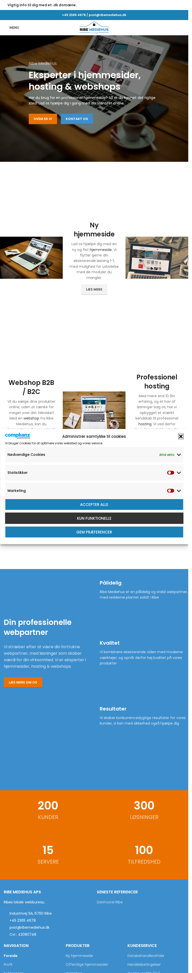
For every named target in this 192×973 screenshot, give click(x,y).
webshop (31, 418)
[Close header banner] (182, 5)
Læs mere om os (23, 682)
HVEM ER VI (43, 118)
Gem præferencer (94, 531)
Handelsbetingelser (144, 964)
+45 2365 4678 (74, 15)
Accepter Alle (94, 504)
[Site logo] (94, 27)
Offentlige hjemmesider (87, 964)
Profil (8, 964)
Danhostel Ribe (110, 902)
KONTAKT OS (77, 118)
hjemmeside (101, 249)
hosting (145, 424)
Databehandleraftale (146, 955)
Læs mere (94, 289)
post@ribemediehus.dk (107, 15)
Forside (11, 955)
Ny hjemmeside (79, 955)
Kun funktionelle (94, 518)
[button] (180, 436)
